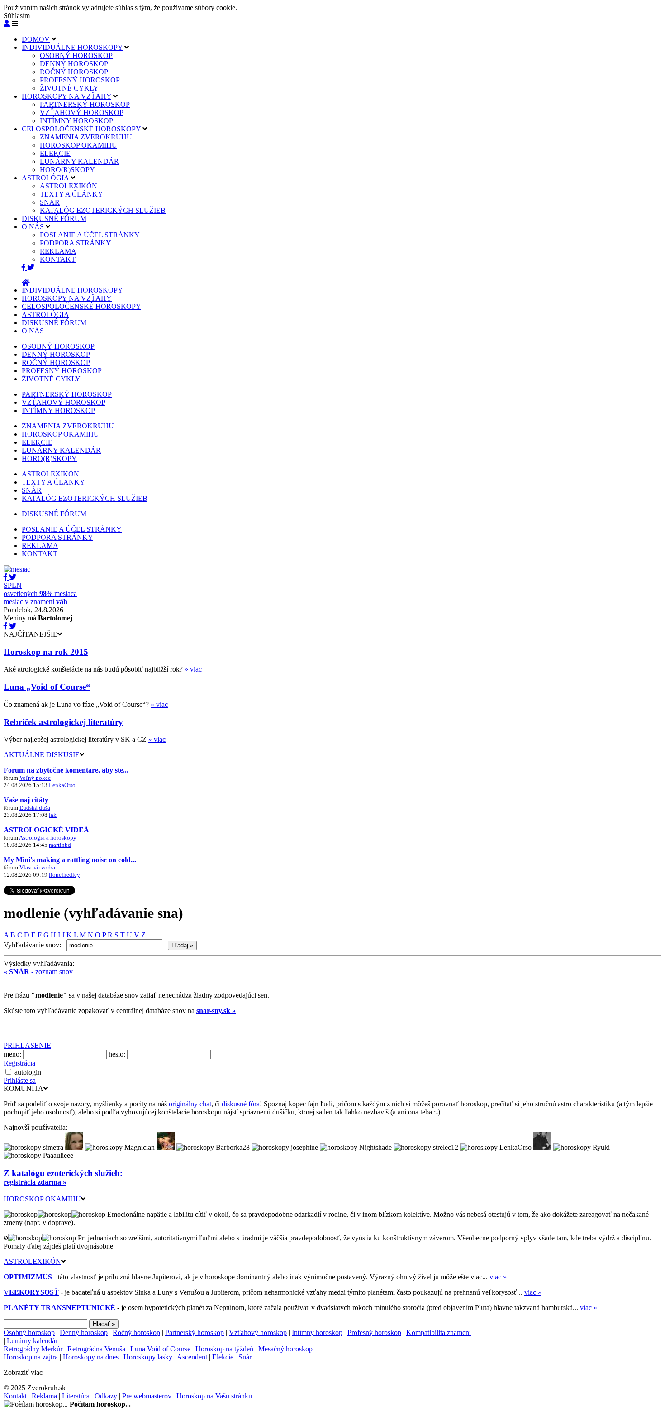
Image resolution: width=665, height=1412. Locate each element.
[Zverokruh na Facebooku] (24, 267)
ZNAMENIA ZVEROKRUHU (86, 137)
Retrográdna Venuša (96, 1349)
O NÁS (33, 227)
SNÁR (50, 202)
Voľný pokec (35, 777)
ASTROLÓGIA (45, 178)
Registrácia (19, 1063)
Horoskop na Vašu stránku (214, 1396)
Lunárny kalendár (32, 1341)
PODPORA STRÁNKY (75, 243)
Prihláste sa (20, 1080)
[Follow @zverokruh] (30, 267)
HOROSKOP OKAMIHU (78, 145)
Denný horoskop (84, 1332)
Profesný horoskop (374, 1332)
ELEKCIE (55, 153)
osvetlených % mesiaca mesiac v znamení (40, 593)
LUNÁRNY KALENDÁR (79, 161)
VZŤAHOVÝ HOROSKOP (82, 112)
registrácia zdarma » (35, 1182)
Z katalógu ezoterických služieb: (63, 1173)
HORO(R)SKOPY (67, 169)
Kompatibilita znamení (438, 1332)
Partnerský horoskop (194, 1332)
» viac (193, 669)
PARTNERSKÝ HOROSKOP (85, 104)
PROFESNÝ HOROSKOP (80, 80)
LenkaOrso (62, 785)
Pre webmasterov (146, 1396)
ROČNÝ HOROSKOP (74, 72)
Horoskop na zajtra (31, 1357)
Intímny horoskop (317, 1332)
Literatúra (76, 1396)
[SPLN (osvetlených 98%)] (17, 569)
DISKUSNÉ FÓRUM (54, 218)
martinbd (60, 844)
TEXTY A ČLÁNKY (71, 194)
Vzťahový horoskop (258, 1332)
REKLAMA (58, 251)
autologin (27, 1072)
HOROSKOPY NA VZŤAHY (66, 96)
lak (53, 815)
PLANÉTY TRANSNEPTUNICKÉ (59, 1307)
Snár (245, 1357)
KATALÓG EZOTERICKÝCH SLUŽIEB (103, 210)
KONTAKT (58, 259)
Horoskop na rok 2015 (46, 652)
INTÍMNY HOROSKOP (76, 121)
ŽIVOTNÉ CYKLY (69, 88)
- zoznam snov (38, 971)
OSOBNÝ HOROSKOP (76, 55)
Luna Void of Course (160, 1349)
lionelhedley (64, 874)
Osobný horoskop (29, 1332)
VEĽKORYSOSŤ (31, 1292)
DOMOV (36, 39)
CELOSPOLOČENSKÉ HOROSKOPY (81, 129)
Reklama (44, 1396)
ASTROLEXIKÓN (68, 186)
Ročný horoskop (136, 1332)
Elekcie (222, 1357)
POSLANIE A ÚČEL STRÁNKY (90, 235)
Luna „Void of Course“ (47, 687)
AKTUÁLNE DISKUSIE (42, 755)
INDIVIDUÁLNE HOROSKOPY (72, 47)
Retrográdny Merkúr (33, 1349)
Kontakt (15, 1396)
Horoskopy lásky (148, 1357)
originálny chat (190, 1104)
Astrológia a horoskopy (47, 837)
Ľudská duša (34, 807)
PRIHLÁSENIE (27, 1045)
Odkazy (106, 1396)
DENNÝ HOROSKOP (74, 63)
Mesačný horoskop (285, 1349)
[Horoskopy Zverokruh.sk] (26, 283)
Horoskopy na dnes (91, 1357)
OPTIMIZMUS (28, 1277)
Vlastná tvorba (37, 867)
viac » (498, 1277)
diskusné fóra (241, 1104)
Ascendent (192, 1357)
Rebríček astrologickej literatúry (63, 722)
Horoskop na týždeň (224, 1349)
